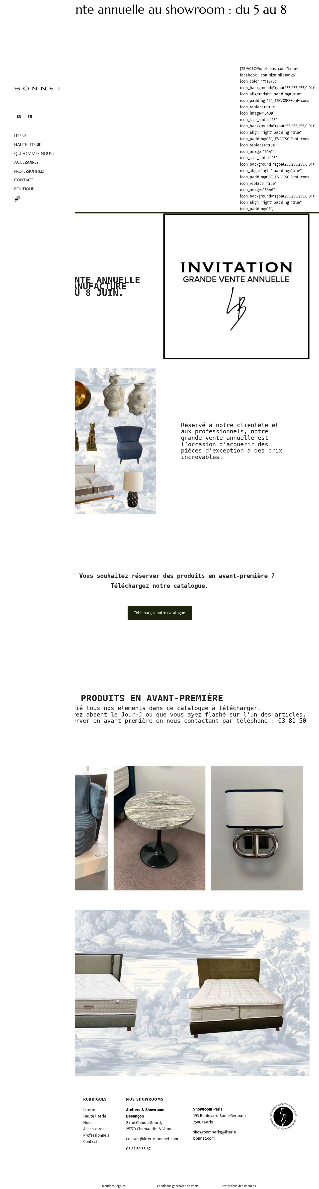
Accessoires (26, 162)
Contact (23, 179)
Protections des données (239, 1186)
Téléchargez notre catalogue (159, 612)
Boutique (24, 188)
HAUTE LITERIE (27, 144)
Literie (20, 135)
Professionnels (29, 171)
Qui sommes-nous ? (34, 153)
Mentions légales (114, 1186)
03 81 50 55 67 (138, 1148)
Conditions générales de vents (178, 1186)
